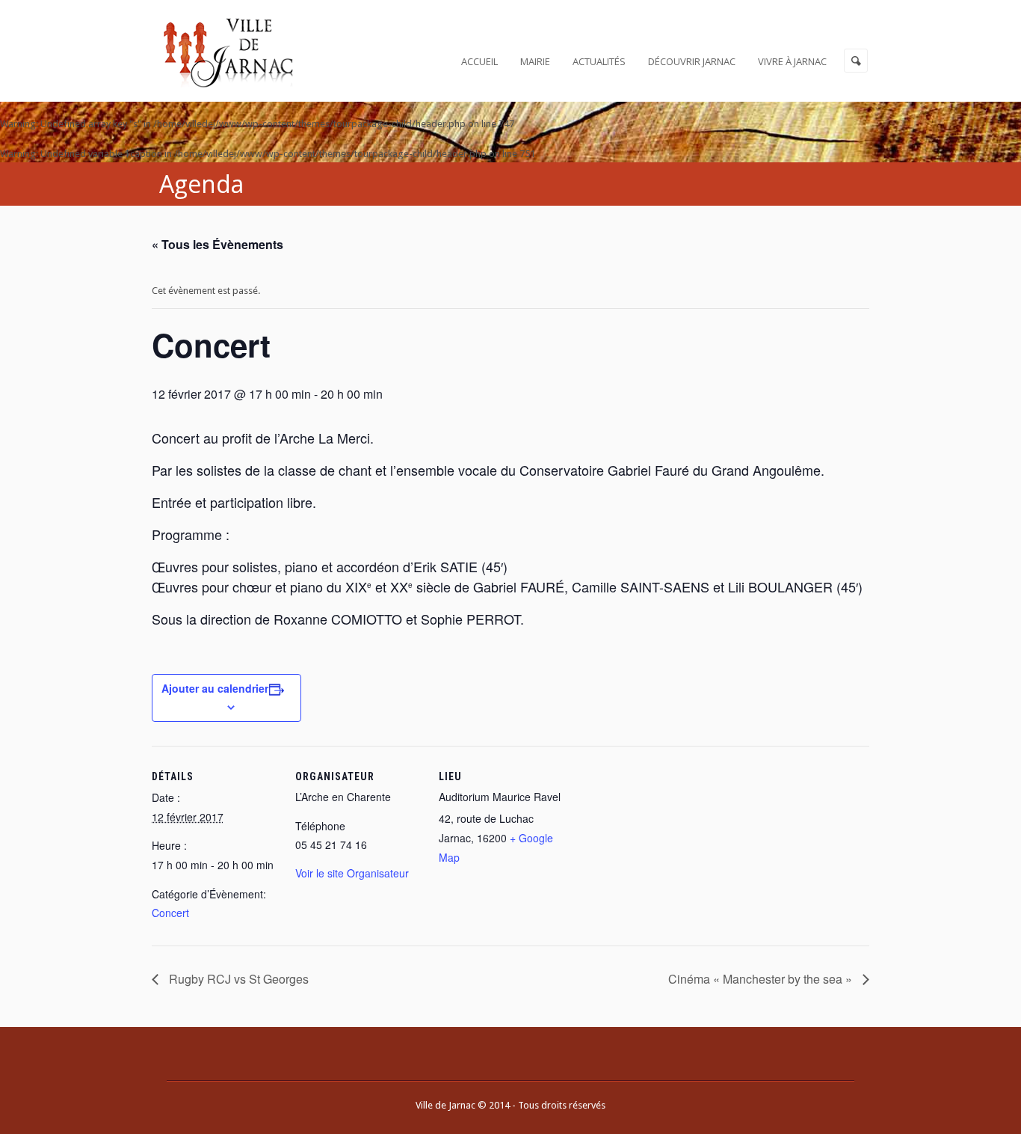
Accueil (479, 61)
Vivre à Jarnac (792, 61)
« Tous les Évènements (217, 244)
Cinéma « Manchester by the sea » (761, 978)
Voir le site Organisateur (352, 872)
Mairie (535, 61)
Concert (170, 912)
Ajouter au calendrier (214, 688)
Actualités (599, 61)
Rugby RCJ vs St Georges (237, 978)
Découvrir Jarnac (691, 61)
